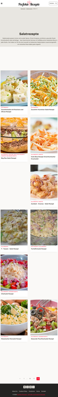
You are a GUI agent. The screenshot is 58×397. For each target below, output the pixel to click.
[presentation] (14, 88)
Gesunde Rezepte (13, 291)
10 (30, 379)
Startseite (23, 9)
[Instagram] (27, 387)
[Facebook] (24, 387)
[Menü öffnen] (1, 3)
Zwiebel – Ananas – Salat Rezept (42, 204)
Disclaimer (32, 391)
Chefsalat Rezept (7, 294)
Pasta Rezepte (34, 246)
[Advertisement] (29, 20)
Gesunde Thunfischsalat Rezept (42, 339)
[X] (33, 387)
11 (34, 379)
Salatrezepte (29, 9)
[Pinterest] (30, 387)
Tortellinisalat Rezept (38, 249)
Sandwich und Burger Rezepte (9, 156)
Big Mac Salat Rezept (8, 158)
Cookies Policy (23, 391)
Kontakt (43, 391)
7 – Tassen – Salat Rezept (10, 249)
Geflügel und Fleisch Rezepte (16, 154)
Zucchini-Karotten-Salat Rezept (42, 110)
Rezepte (41, 154)
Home (38, 391)
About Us (14, 391)
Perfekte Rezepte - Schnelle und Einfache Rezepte (31, 395)
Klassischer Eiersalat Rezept (11, 339)
